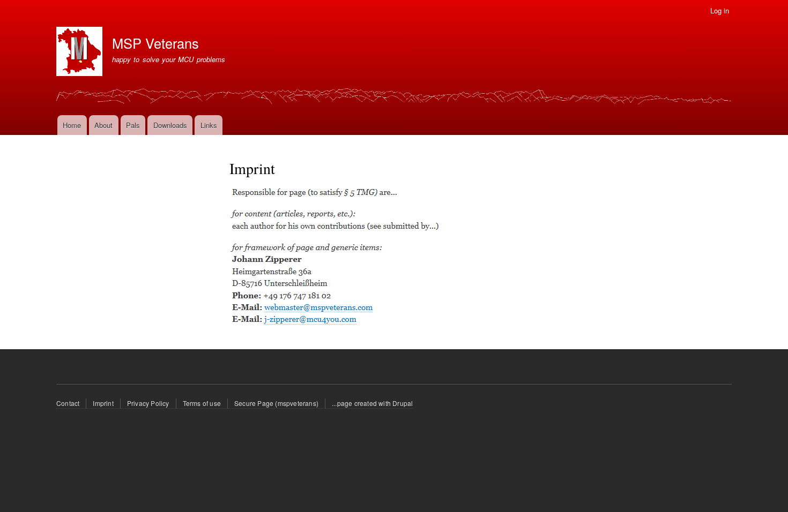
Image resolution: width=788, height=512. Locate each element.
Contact (67, 403)
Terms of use (202, 403)
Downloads (170, 125)
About (103, 125)
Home (72, 125)
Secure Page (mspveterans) (276, 403)
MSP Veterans (155, 42)
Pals (133, 125)
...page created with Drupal (372, 403)
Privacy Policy (148, 403)
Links (208, 125)
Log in (719, 10)
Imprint (103, 403)
